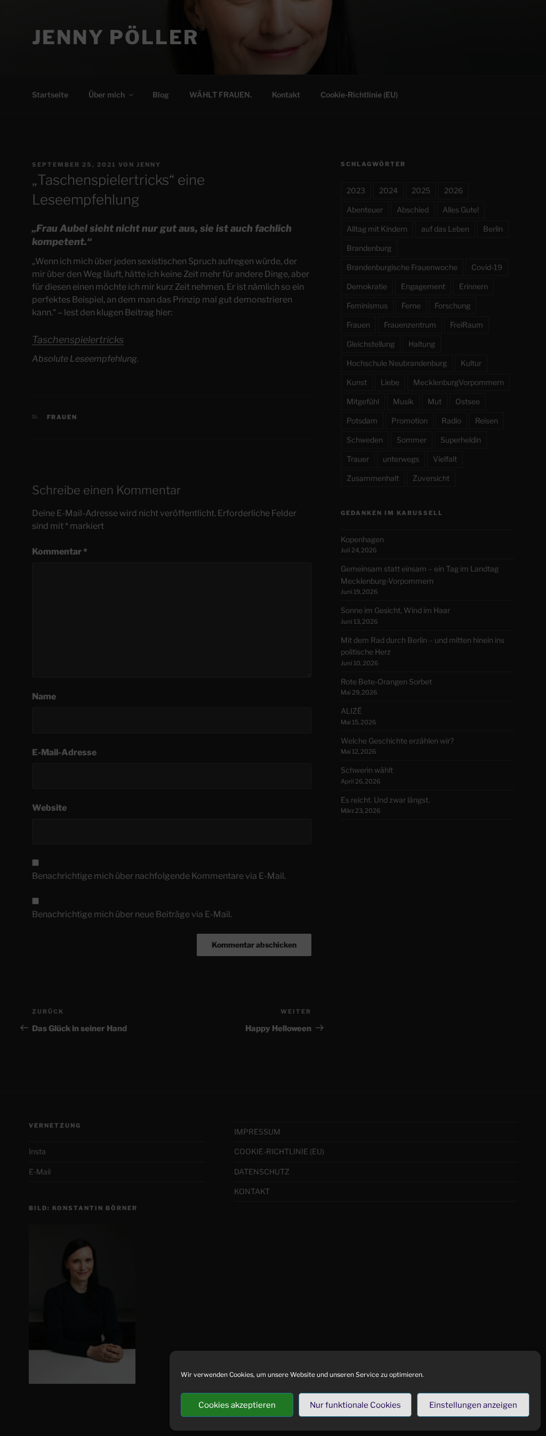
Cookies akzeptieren (237, 1405)
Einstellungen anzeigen (473, 1405)
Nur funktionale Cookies (355, 1405)
